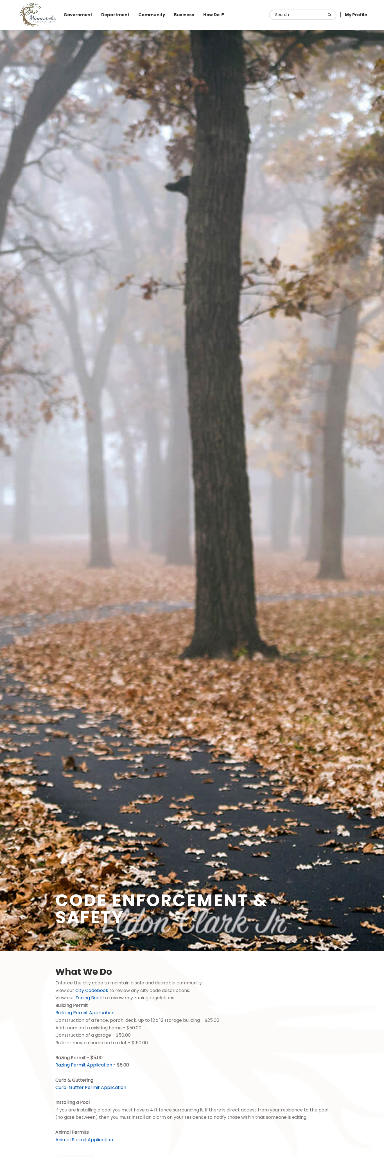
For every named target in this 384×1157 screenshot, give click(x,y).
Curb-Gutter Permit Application (90, 1087)
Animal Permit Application (84, 1139)
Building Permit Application (84, 1012)
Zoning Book (88, 998)
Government (78, 15)
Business (184, 15)
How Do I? (213, 15)
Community (151, 15)
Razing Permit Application (83, 1065)
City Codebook (91, 990)
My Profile (356, 15)
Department (115, 15)
